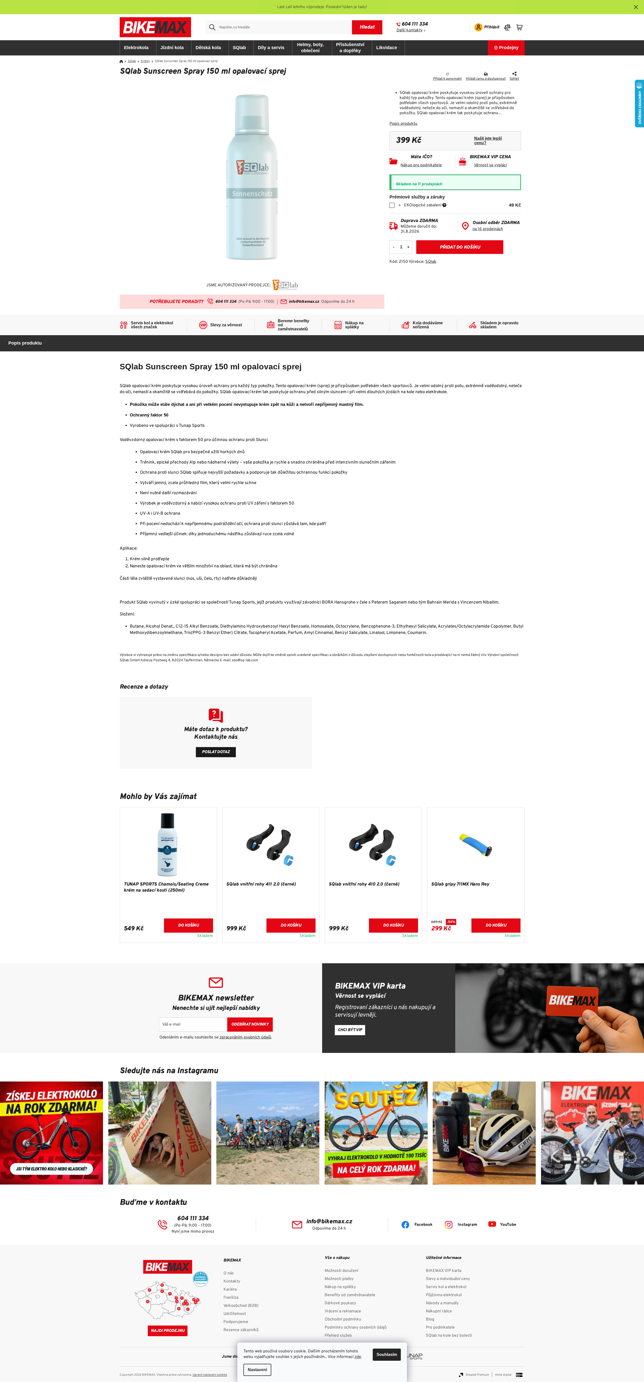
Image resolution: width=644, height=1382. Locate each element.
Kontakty (231, 1281)
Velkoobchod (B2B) (240, 1305)
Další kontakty (410, 30)
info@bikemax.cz (304, 301)
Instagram (467, 1224)
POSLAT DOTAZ (216, 752)
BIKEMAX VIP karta (443, 1270)
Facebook (423, 1224)
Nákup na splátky (340, 1287)
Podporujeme (235, 1322)
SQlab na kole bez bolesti (449, 1335)
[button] (168, 928)
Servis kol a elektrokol (446, 1287)
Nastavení (257, 1370)
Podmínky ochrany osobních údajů (356, 1327)
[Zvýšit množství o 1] (408, 247)
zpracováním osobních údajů (245, 1037)
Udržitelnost (234, 1313)
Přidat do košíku (460, 247)
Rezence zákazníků (241, 1330)
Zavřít (418, 74)
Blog (430, 1319)
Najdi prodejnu (167, 1330)
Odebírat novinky (250, 1024)
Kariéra (230, 1289)
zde (358, 1356)
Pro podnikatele (440, 1327)
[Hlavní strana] (123, 61)
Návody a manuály (442, 1303)
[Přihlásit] (485, 27)
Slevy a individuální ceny (448, 1278)
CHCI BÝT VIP (350, 1030)
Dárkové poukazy (340, 1303)
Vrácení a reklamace (343, 1311)
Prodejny (508, 47)
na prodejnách (487, 229)
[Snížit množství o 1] (393, 247)
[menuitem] (138, 47)
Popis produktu (403, 123)
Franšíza (230, 1297)
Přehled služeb (338, 1335)
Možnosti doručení (341, 1270)
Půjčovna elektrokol (444, 1295)
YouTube (508, 1224)
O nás (228, 1273)
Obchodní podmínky (343, 1319)
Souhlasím (387, 1354)
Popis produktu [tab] (25, 343)
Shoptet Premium (477, 1375)
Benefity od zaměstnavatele (350, 1295)
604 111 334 (415, 24)
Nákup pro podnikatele (421, 165)
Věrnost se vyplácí (490, 165)
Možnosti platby (339, 1278)
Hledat (367, 27)
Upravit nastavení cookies (210, 1375)
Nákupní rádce (439, 1311)
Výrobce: (422, 261)
